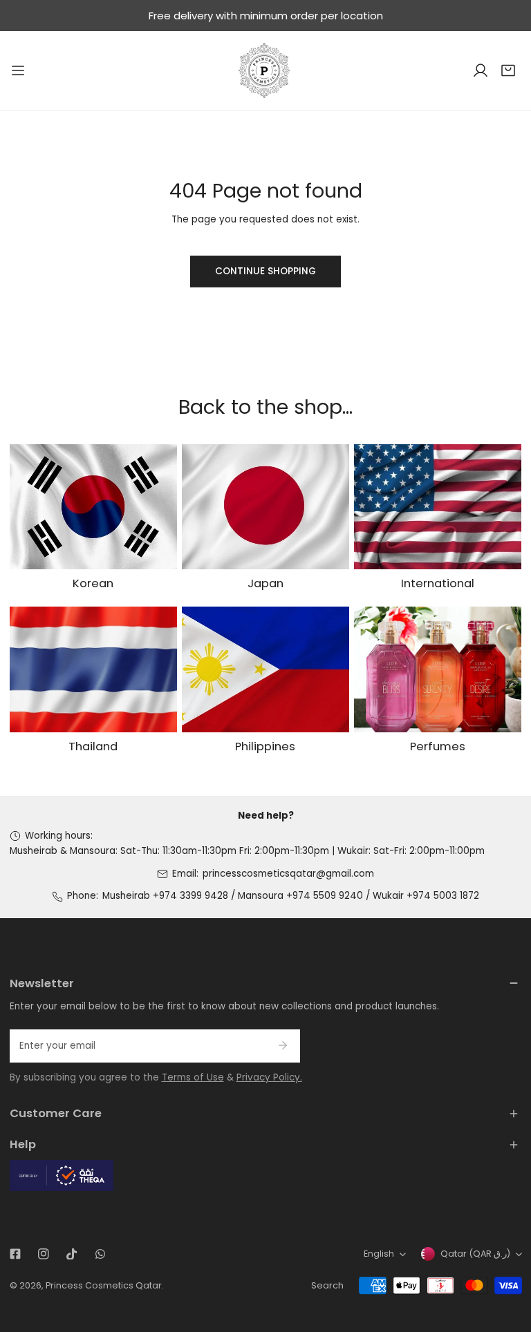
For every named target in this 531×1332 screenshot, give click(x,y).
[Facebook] (15, 1254)
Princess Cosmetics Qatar (104, 1285)
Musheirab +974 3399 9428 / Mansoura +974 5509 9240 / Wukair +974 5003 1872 (290, 895)
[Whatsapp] (100, 1254)
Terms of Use (193, 1077)
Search (327, 1285)
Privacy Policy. (269, 1077)
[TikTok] (71, 1254)
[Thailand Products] (93, 669)
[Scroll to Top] (507, 1260)
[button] (508, 70)
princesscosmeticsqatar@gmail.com (288, 873)
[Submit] (283, 1045)
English (379, 1253)
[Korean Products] (93, 507)
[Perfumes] (437, 669)
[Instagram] (43, 1254)
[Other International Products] (437, 507)
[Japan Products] (265, 507)
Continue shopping (265, 271)
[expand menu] (18, 70)
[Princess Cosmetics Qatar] (265, 70)
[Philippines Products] (265, 669)
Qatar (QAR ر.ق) (475, 1253)
